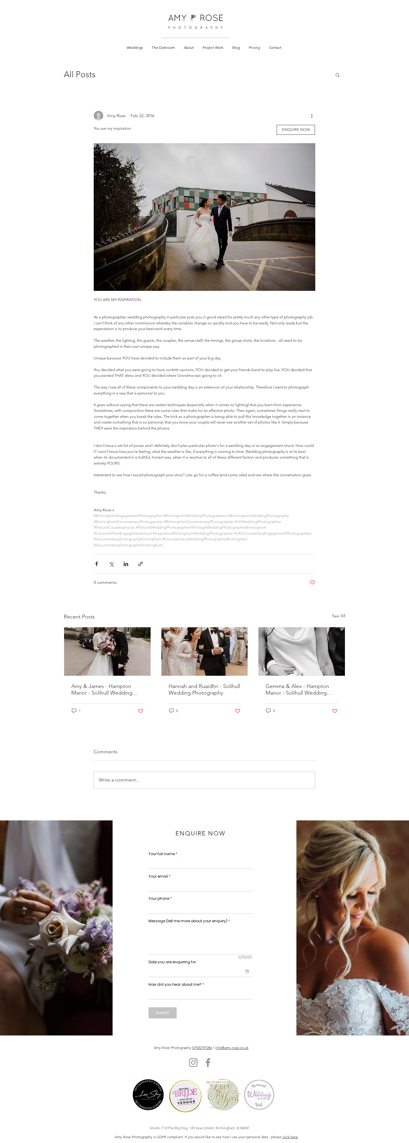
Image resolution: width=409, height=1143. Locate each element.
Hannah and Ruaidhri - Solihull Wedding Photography (204, 689)
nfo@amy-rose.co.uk (232, 1047)
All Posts (80, 74)
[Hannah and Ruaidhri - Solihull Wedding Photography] (204, 651)
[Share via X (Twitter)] (111, 564)
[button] (134, 47)
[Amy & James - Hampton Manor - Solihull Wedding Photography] (107, 651)
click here (290, 1137)
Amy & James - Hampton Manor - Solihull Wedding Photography (101, 689)
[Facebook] (208, 1062)
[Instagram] (193, 1062)
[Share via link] (140, 564)
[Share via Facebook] (96, 564)
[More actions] (311, 115)
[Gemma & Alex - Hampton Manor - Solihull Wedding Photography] (301, 651)
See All (338, 616)
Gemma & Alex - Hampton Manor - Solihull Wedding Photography (297, 689)
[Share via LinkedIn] (126, 564)
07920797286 (202, 1047)
